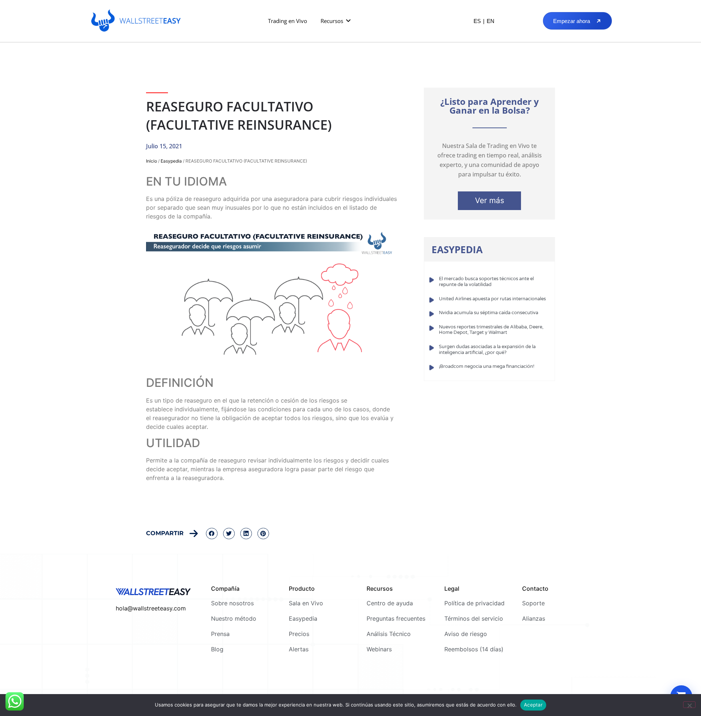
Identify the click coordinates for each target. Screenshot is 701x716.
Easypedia (171, 161)
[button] (336, 21)
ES (477, 21)
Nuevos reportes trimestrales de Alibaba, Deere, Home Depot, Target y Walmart (491, 330)
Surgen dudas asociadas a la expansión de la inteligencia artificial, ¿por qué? (487, 349)
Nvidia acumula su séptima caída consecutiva (488, 313)
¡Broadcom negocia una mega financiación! (487, 366)
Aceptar (533, 705)
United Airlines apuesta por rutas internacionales (492, 299)
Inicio (151, 161)
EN (490, 21)
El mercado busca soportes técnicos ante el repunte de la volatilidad (486, 281)
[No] (689, 704)
